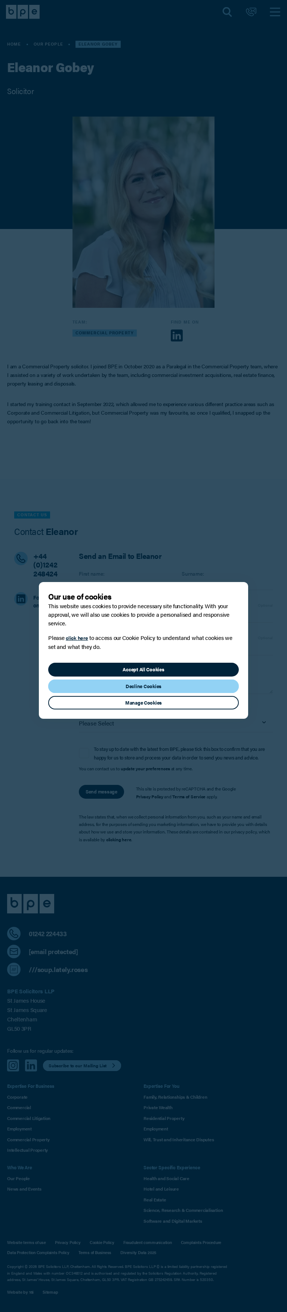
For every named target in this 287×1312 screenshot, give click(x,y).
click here (77, 637)
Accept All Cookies (143, 669)
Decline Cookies (143, 686)
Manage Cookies (143, 702)
